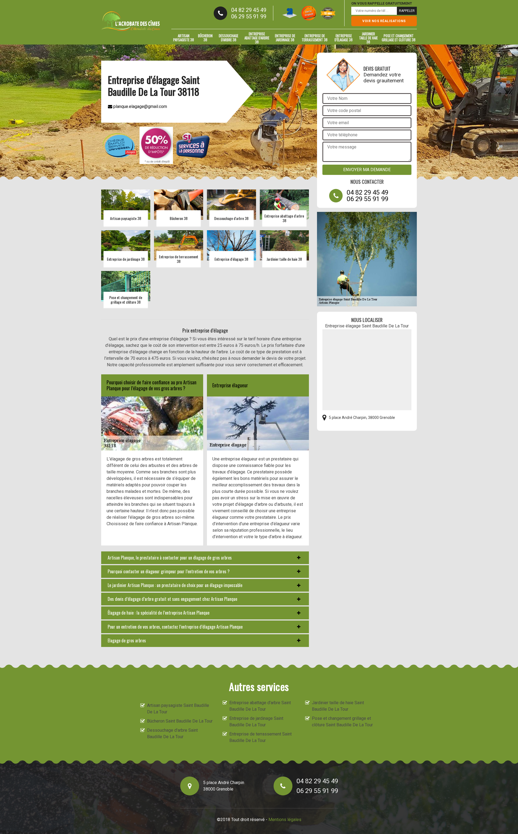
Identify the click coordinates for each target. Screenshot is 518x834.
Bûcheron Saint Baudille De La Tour (180, 721)
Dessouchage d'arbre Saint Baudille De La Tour (172, 733)
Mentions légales (284, 819)
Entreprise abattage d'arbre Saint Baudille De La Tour (260, 706)
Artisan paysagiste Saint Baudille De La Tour (178, 708)
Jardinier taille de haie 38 (368, 38)
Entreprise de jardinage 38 (285, 37)
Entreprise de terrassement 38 (315, 37)
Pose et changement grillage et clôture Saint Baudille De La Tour (342, 721)
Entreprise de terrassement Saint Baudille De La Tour (260, 737)
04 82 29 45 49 (248, 10)
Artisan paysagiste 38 (183, 37)
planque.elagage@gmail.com (139, 106)
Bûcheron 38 (205, 37)
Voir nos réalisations (384, 21)
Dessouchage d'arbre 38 (228, 37)
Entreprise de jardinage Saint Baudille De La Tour (256, 721)
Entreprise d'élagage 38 (344, 37)
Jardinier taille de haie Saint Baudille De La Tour (338, 706)
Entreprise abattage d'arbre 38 (256, 38)
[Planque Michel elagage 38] (131, 21)
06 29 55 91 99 (248, 16)
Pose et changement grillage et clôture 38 (398, 37)
